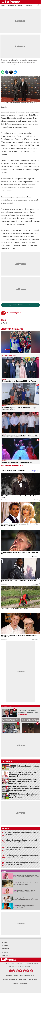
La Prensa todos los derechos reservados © (20, 964)
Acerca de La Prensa (11, 975)
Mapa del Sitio (32, 979)
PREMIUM (5, 949)
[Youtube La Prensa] (20, 970)
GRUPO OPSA (6, 955)
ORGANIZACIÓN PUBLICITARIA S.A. (20, 966)
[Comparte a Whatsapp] (2, 72)
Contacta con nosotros (10, 979)
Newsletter (22, 979)
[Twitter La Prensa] (13, 970)
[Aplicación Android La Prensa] (27, 970)
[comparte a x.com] (11, 72)
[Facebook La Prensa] (10, 970)
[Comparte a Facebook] (6, 72)
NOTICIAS (5, 942)
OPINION (5, 952)
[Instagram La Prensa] (17, 970)
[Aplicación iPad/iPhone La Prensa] (24, 970)
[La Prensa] (8, 959)
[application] (20, 342)
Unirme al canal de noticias (21, 305)
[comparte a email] (15, 72)
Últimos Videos (23, 714)
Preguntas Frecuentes (20, 983)
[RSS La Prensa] (31, 970)
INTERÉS (5, 945)
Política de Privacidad (27, 975)
